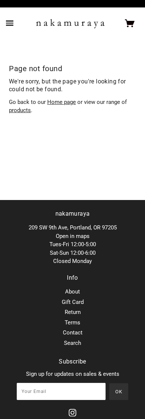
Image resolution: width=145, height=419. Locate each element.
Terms (72, 322)
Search (72, 343)
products (20, 110)
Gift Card (73, 302)
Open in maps (73, 236)
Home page (61, 102)
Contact (73, 332)
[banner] (70, 23)
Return (73, 312)
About (72, 291)
